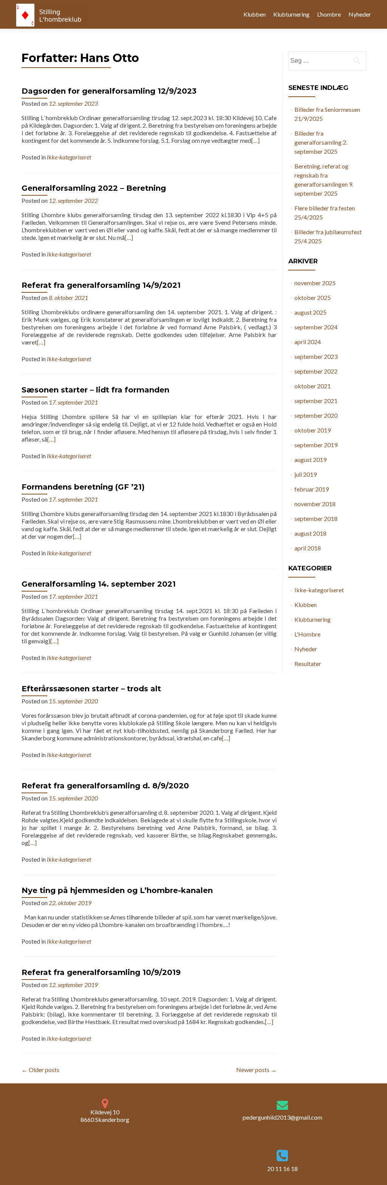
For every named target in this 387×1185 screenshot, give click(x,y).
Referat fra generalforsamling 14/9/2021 (101, 285)
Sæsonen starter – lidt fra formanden (95, 389)
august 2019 (310, 459)
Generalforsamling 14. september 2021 (99, 584)
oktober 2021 (312, 385)
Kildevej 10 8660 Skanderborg (104, 1115)
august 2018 (310, 533)
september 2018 (315, 518)
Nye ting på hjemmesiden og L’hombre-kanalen (117, 890)
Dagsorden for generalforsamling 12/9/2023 (109, 91)
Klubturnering (291, 14)
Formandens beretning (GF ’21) (83, 486)
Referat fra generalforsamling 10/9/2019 (101, 972)
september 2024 (315, 327)
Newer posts (256, 1069)
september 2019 (315, 444)
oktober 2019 (312, 430)
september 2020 (315, 415)
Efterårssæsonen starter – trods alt (91, 688)
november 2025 (315, 282)
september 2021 (315, 400)
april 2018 (307, 548)
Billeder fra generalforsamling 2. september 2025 (320, 142)
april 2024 (307, 341)
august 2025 (310, 312)
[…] (255, 140)
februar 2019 (311, 489)
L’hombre (329, 14)
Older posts (40, 1069)
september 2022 (315, 371)
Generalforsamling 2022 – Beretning (94, 188)
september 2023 (315, 356)
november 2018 (315, 503)
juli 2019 (305, 474)
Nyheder (359, 14)
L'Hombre (307, 634)
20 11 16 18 (282, 1168)
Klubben (254, 14)
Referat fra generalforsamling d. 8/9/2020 (105, 785)
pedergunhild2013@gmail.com (282, 1117)
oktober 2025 (312, 297)
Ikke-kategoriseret (69, 157)
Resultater (307, 663)
